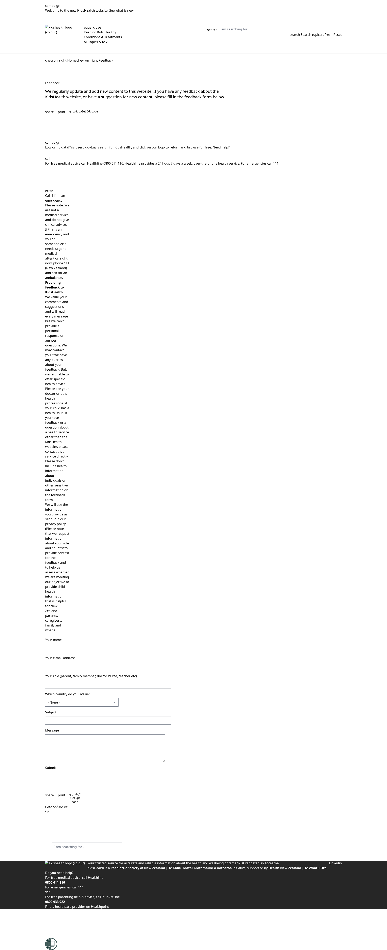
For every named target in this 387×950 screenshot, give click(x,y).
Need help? (221, 147)
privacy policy (55, 524)
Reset (331, 34)
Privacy (50, 930)
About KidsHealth (58, 911)
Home (72, 60)
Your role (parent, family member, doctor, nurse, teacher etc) (91, 676)
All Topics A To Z (96, 42)
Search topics (305, 34)
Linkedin (335, 863)
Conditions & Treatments (103, 37)
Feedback (106, 60)
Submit (50, 768)
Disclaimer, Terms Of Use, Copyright (72, 926)
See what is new (121, 10)
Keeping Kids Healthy (100, 32)
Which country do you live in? (67, 694)
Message (52, 730)
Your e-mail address (60, 658)
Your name (53, 640)
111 (276, 163)
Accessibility (54, 916)
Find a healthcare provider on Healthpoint (77, 906)
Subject (50, 712)
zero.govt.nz (87, 147)
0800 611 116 (113, 163)
